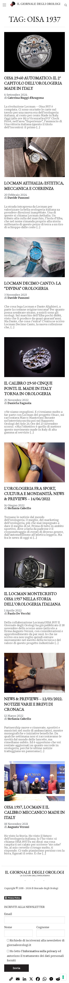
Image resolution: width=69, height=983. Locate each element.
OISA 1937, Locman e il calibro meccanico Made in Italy (34, 812)
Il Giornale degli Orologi (38, 4)
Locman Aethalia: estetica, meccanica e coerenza (34, 185)
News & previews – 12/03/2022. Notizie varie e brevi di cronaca (33, 704)
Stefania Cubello (19, 508)
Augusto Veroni (18, 827)
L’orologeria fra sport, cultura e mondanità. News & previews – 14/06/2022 (34, 493)
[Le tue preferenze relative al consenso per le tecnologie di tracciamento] (63, 977)
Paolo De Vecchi (19, 613)
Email (8, 914)
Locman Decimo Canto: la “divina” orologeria (32, 285)
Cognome (42, 927)
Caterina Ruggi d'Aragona (26, 97)
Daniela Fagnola (19, 403)
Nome (8, 927)
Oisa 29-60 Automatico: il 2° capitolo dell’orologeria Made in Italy (33, 83)
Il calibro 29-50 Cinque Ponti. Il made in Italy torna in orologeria (28, 388)
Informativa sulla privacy (40, 951)
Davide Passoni (18, 197)
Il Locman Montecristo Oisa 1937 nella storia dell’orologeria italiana (32, 599)
